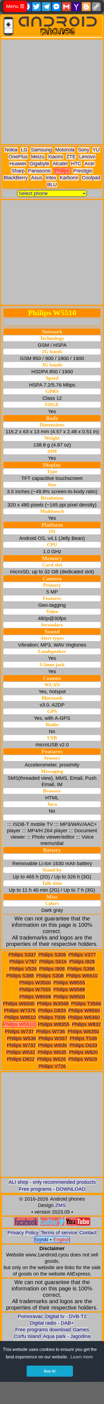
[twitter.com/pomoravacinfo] (52, 1224)
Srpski (41, 1239)
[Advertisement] (52, 92)
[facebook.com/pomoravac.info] (26, 1224)
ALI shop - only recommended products (52, 1182)
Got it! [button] (50, 1371)
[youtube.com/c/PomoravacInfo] (78, 1224)
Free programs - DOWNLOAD (52, 1189)
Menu (15, 6)
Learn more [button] (81, 1357)
